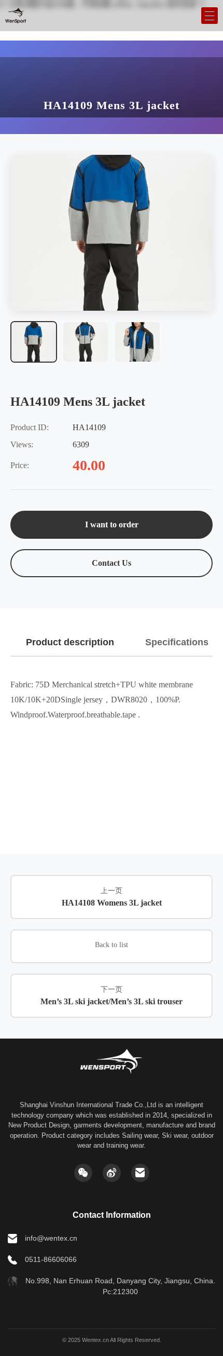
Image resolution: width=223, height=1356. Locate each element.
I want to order (111, 524)
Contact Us (111, 563)
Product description (70, 642)
